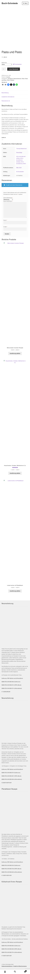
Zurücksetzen (18, 67)
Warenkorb (23, 970)
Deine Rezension (8, 178)
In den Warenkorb (13, 72)
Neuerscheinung (17, 81)
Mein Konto (5, 971)
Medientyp (4, 65)
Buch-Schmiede (10, 3)
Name (5, 197)
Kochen (8, 80)
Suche (15, 971)
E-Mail (5, 203)
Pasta (23, 81)
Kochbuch (10, 81)
